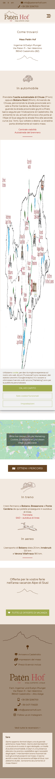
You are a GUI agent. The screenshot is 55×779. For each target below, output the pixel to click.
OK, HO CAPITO (27, 388)
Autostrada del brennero (27, 132)
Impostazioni (27, 403)
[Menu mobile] (49, 16)
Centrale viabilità (27, 129)
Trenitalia (27, 515)
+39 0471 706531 (29, 704)
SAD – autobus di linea (27, 517)
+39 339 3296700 (29, 6)
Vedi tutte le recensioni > (27, 727)
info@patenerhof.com (35, 2)
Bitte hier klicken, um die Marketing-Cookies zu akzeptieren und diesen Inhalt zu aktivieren (27, 439)
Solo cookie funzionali (27, 396)
